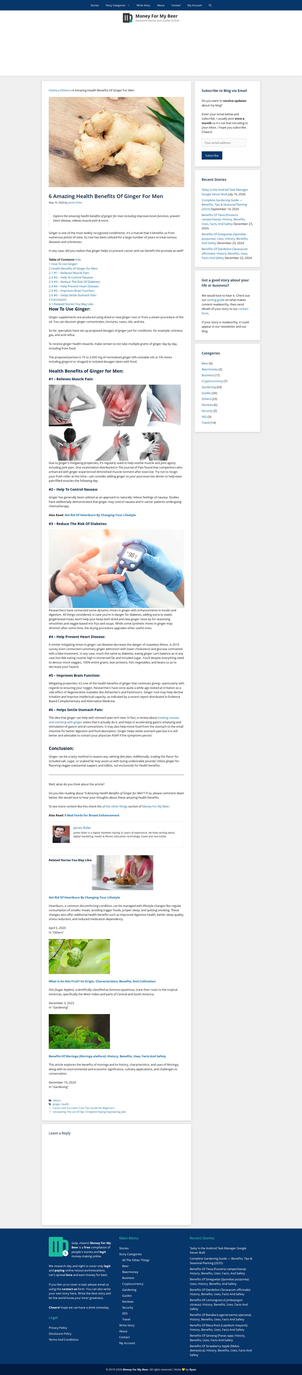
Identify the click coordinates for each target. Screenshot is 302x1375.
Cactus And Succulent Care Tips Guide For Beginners (84, 1108)
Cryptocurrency (212, 381)
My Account (195, 5)
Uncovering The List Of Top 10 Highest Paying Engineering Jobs (89, 1111)
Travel (206, 423)
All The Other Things (135, 1260)
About (160, 5)
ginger (56, 1104)
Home (53, 90)
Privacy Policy (58, 1328)
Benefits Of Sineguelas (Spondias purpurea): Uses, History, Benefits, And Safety (225, 238)
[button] (210, 5)
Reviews (207, 405)
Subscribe (212, 155)
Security (207, 411)
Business (208, 375)
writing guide (216, 300)
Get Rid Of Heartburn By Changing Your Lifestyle (100, 515)
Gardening (209, 387)
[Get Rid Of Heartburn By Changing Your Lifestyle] (122, 889)
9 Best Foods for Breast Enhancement (92, 815)
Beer (205, 363)
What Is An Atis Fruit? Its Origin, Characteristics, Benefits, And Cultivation (102, 981)
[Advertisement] (151, 51)
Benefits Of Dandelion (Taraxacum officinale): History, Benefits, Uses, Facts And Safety (225, 253)
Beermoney (210, 369)
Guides (206, 393)
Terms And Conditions (63, 1340)
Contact (176, 5)
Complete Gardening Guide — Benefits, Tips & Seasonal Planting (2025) (224, 204)
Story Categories (115, 5)
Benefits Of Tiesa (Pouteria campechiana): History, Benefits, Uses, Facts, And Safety (224, 219)
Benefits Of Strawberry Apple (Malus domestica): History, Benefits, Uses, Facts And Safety (221, 1350)
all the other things (115, 806)
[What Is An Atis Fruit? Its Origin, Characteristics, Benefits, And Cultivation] (79, 973)
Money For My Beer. (136, 1369)
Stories (95, 5)
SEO (204, 417)
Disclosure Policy (60, 1334)
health (65, 1104)
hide (78, 260)
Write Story (143, 5)
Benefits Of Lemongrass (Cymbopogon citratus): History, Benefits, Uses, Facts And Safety (219, 1304)
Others (65, 90)
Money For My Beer (156, 16)
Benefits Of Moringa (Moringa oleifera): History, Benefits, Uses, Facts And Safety (107, 1056)
